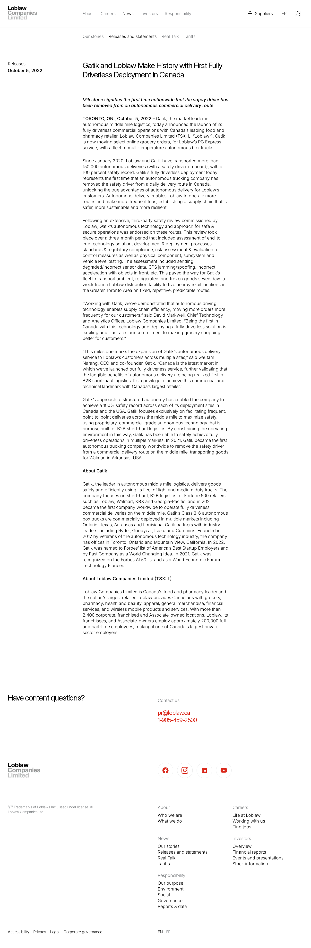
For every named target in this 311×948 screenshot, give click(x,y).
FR (284, 13)
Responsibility (178, 13)
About (88, 13)
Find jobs (242, 826)
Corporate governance (82, 931)
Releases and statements (133, 36)
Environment (170, 888)
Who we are (170, 815)
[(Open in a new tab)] (167, 770)
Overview (242, 846)
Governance (170, 900)
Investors (149, 13)
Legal (55, 931)
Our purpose (170, 883)
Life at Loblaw (247, 815)
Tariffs (190, 36)
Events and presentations (258, 857)
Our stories (93, 36)
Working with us (249, 821)
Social (164, 894)
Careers (108, 13)
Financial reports (249, 852)
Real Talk (170, 36)
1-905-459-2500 (177, 720)
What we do (170, 821)
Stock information (250, 863)
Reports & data (172, 906)
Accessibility (18, 931)
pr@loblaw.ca (174, 712)
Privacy (39, 931)
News (128, 13)
